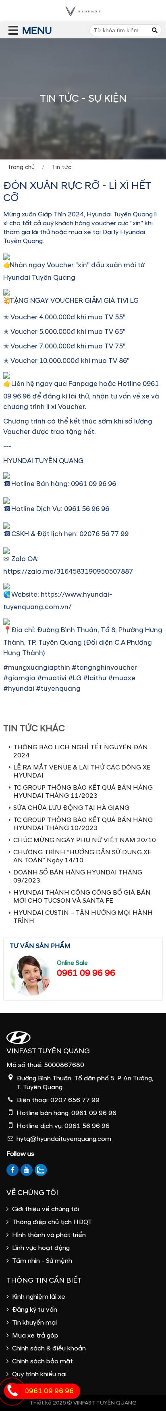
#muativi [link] (51, 678)
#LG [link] (74, 678)
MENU (22, 31)
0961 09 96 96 (86, 973)
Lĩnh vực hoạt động (41, 1248)
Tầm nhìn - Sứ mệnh (42, 1261)
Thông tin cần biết (44, 1280)
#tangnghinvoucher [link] (104, 667)
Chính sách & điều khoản (49, 1348)
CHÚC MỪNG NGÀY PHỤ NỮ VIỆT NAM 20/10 (84, 840)
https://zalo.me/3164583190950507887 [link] (68, 571)
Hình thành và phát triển (49, 1235)
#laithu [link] (94, 678)
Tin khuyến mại (34, 1323)
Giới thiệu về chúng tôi (45, 1209)
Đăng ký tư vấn (34, 1310)
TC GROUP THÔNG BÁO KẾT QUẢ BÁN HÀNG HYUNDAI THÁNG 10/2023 (83, 824)
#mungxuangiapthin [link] (36, 667)
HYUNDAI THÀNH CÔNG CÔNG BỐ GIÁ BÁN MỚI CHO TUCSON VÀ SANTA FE (82, 897)
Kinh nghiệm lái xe (38, 1297)
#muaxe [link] (121, 678)
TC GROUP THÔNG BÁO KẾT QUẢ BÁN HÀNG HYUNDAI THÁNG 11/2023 (83, 792)
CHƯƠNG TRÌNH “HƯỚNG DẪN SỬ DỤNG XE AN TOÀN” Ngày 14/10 (82, 856)
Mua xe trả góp (35, 1335)
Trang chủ (21, 167)
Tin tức (61, 167)
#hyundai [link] (18, 688)
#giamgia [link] (19, 678)
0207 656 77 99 (75, 1100)
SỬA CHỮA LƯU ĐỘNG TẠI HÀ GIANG (71, 808)
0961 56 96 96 (87, 1126)
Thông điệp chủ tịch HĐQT (52, 1222)
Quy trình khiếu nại (39, 1374)
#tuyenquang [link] (58, 688)
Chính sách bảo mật (42, 1361)
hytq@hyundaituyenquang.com (64, 1139)
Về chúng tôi (32, 1192)
